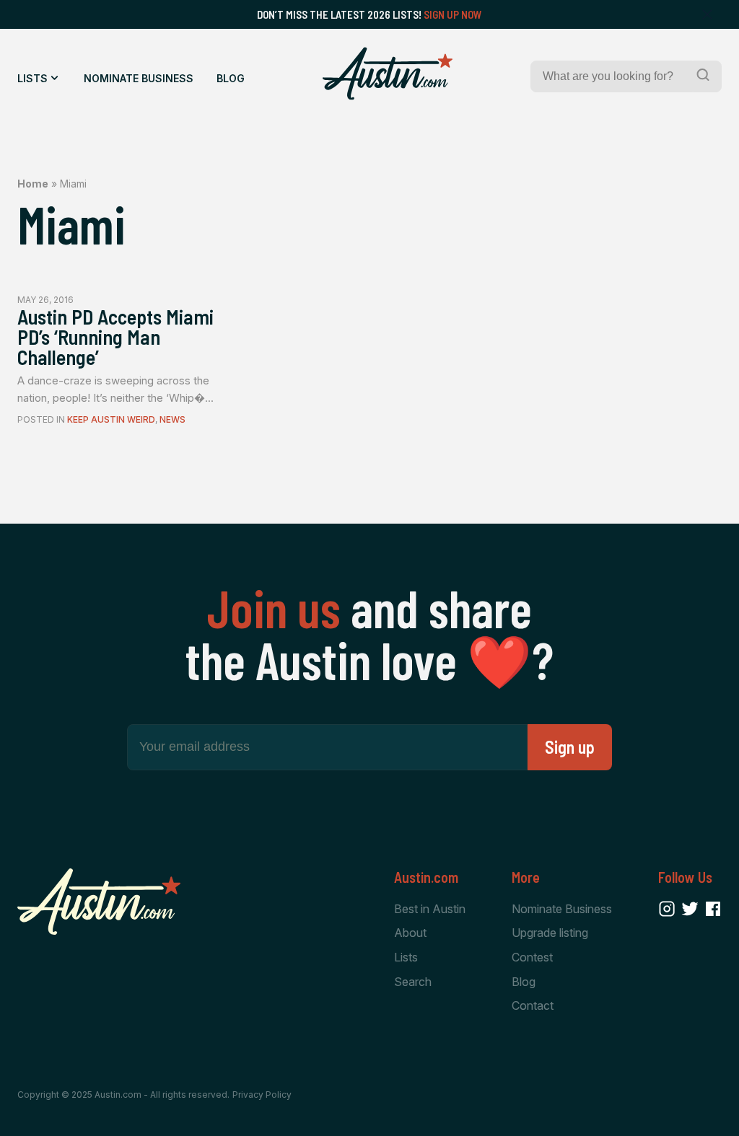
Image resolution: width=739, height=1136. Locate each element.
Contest (532, 957)
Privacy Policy (262, 1094)
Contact (533, 1005)
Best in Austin (429, 909)
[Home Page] (387, 73)
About (410, 932)
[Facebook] (713, 908)
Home (32, 183)
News (172, 419)
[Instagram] (666, 908)
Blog (231, 78)
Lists (32, 78)
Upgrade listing (550, 932)
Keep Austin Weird (111, 419)
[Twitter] (690, 908)
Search (413, 981)
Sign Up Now (453, 14)
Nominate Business (138, 78)
